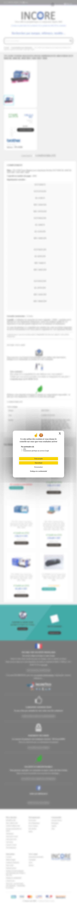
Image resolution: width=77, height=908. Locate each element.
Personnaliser (38, 467)
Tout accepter (38, 458)
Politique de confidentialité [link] (38, 471)
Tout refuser (38, 463)
